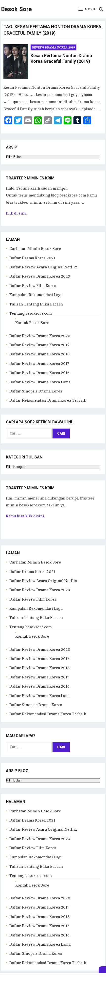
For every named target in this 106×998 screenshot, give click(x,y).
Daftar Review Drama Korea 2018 (39, 354)
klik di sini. (16, 213)
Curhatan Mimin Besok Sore (35, 248)
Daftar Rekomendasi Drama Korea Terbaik (47, 400)
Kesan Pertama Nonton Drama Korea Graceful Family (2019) (61, 58)
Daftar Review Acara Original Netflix (43, 267)
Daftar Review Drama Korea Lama (40, 382)
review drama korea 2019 (53, 47)
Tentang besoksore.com (30, 313)
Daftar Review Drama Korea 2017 (39, 363)
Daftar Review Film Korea (32, 285)
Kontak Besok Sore (32, 323)
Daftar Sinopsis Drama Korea (35, 391)
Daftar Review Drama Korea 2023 (39, 276)
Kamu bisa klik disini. (25, 516)
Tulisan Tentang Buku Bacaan (36, 304)
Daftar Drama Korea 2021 (32, 258)
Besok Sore (16, 9)
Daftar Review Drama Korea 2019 (39, 345)
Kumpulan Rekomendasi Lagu (36, 295)
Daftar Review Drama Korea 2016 (39, 372)
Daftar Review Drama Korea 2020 (39, 336)
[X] (102, 969)
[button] (86, 9)
